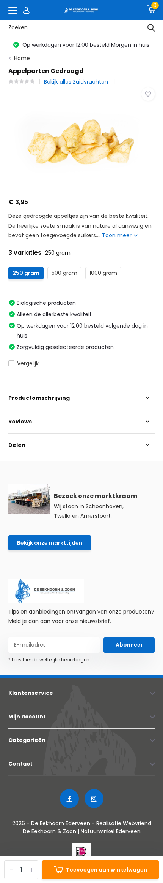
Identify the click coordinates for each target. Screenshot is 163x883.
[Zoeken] (151, 28)
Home (22, 58)
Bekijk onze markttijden (49, 543)
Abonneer (129, 644)
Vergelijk (28, 363)
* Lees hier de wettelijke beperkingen (48, 659)
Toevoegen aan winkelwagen (106, 869)
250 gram (26, 273)
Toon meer (117, 235)
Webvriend (137, 823)
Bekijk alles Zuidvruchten (77, 82)
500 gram (64, 273)
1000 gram (103, 273)
